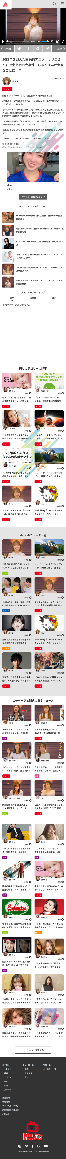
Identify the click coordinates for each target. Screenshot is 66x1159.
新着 (26, 1069)
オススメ (28, 1073)
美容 (4, 738)
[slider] (17, 41)
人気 (26, 1077)
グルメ (5, 814)
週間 (54, 298)
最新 (12, 297)
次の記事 (8, 48)
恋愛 (36, 776)
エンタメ (38, 933)
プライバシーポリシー (11, 1105)
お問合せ (6, 1114)
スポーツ (8, 1089)
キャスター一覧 (49, 1069)
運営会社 (6, 1097)
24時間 (33, 298)
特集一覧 (47, 1065)
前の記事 (58, 48)
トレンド (7, 89)
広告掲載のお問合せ (10, 1110)
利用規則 (6, 1101)
